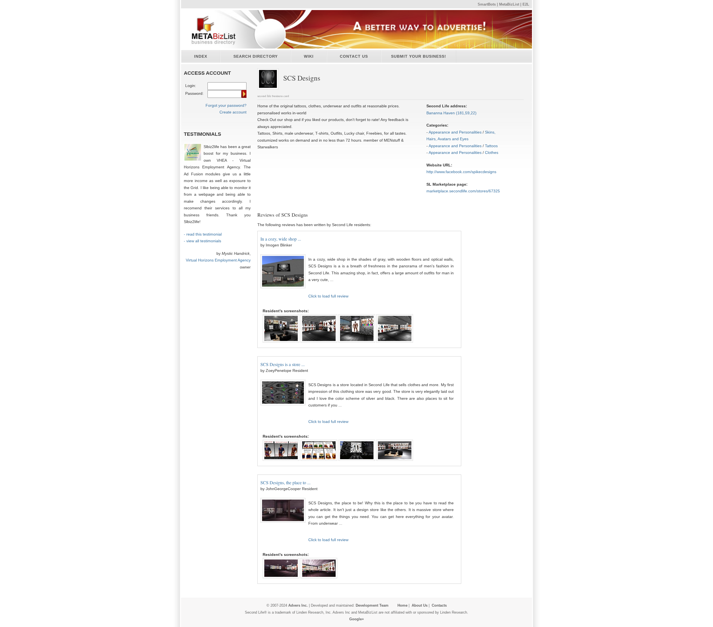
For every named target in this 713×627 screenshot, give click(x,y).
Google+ (356, 619)
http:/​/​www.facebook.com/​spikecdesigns (461, 172)
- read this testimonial (203, 234)
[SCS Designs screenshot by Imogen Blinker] (281, 317)
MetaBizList (509, 4)
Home (402, 605)
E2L (525, 4)
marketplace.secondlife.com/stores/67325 (463, 191)
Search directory (255, 56)
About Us (420, 605)
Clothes (491, 152)
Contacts (439, 605)
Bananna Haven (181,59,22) (451, 113)
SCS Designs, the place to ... (285, 482)
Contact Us (354, 56)
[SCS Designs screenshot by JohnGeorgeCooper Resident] (281, 561)
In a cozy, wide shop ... (280, 239)
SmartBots (487, 4)
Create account (232, 112)
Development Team (372, 605)
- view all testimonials (202, 241)
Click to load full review (328, 296)
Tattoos (491, 146)
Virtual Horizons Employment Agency (218, 260)
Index (200, 56)
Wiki (309, 56)
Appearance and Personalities (455, 132)
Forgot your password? (226, 105)
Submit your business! (418, 56)
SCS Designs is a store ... (282, 364)
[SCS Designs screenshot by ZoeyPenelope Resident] (281, 443)
